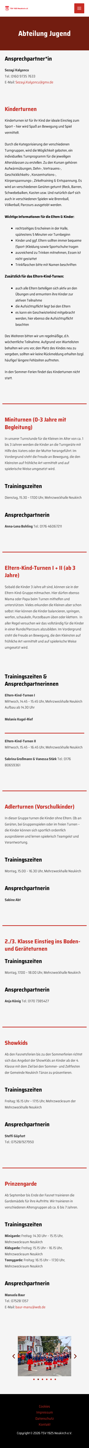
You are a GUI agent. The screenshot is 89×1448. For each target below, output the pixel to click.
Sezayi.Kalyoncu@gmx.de (34, 82)
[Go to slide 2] (38, 1379)
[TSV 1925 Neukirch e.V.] (16, 8)
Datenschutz (44, 1418)
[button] (14, 1356)
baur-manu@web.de (30, 1307)
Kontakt (45, 1424)
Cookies (44, 1406)
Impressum (44, 1412)
